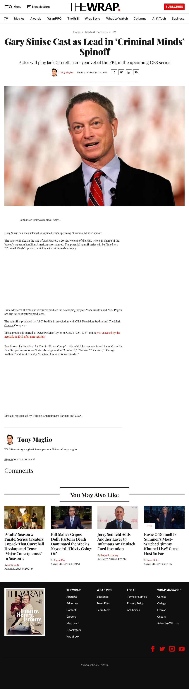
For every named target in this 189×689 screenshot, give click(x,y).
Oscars (161, 616)
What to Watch (117, 18)
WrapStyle (92, 18)
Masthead (72, 623)
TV (6, 18)
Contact (71, 609)
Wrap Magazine (169, 590)
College (161, 603)
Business (178, 18)
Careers (71, 616)
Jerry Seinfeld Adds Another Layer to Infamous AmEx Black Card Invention (116, 541)
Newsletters (41, 6)
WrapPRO (54, 18)
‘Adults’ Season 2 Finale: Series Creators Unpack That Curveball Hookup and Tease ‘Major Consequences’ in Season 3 (24, 546)
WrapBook (72, 636)
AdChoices (133, 609)
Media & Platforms (96, 32)
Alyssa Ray (59, 560)
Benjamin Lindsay (109, 555)
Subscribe (174, 6)
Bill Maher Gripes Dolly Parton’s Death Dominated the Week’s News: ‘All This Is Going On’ (71, 544)
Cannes (161, 596)
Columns (140, 18)
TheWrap (73, 590)
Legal (131, 590)
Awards (35, 18)
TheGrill (73, 18)
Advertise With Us (168, 623)
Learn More (103, 609)
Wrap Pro (104, 590)
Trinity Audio (38, 220)
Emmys (161, 609)
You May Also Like (94, 495)
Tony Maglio (66, 72)
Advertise (72, 603)
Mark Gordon (94, 310)
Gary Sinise (11, 233)
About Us (71, 596)
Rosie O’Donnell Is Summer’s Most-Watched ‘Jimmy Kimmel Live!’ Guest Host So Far (161, 544)
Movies (19, 18)
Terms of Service (137, 596)
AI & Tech (159, 18)
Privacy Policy (135, 603)
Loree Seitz (13, 564)
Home (76, 32)
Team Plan (103, 603)
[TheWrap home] (94, 7)
